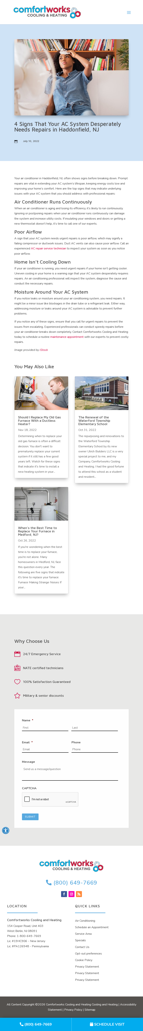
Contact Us (82, 947)
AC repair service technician (48, 248)
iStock (44, 350)
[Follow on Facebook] (64, 894)
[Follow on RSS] (79, 894)
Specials (80, 940)
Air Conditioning (85, 921)
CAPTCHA (29, 788)
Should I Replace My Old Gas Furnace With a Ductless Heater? (39, 420)
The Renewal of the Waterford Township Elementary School (94, 420)
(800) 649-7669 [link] (74, 883)
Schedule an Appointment (92, 927)
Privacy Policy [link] (73, 1010)
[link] (36, 1024)
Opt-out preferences (88, 954)
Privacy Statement (87, 967)
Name (27, 720)
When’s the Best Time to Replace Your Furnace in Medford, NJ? (37, 531)
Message (28, 762)
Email (27, 742)
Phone (76, 742)
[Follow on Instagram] (71, 894)
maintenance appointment (67, 337)
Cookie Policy (83, 960)
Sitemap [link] (90, 1010)
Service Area (83, 934)
